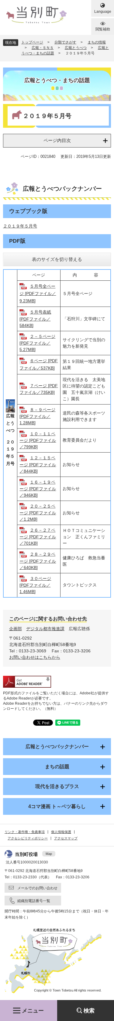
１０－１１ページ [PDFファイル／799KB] (37, 440)
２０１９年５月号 (20, 226)
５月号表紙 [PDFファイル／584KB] (35, 319)
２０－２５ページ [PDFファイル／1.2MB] (37, 513)
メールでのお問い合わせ (37, 888)
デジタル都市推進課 (45, 628)
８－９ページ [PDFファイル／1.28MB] (37, 416)
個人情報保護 (61, 832)
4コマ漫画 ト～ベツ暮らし (57, 806)
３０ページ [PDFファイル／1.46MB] (35, 585)
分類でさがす (65, 42)
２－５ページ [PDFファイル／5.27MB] (37, 343)
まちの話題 (57, 766)
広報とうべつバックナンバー (57, 746)
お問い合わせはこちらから (34, 657)
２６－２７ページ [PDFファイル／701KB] (37, 537)
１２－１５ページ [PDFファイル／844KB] (37, 464)
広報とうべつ (76, 48)
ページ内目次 (57, 140)
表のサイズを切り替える (57, 259)
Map (49, 854)
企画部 (15, 628)
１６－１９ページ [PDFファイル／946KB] (37, 489)
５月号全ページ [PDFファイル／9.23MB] (37, 293)
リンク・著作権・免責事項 (25, 832)
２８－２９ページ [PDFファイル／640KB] (37, 561)
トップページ (32, 42)
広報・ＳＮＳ (43, 48)
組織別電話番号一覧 (33, 901)
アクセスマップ (66, 838)
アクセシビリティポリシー (28, 838)
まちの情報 (97, 42)
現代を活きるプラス (57, 786)
